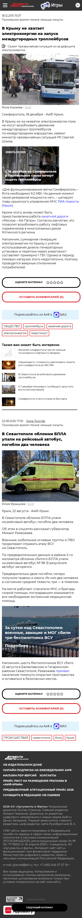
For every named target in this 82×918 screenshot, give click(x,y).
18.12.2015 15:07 (11, 15)
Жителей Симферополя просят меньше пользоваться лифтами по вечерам (41, 351)
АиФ (28, 107)
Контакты (48, 775)
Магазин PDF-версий (20, 775)
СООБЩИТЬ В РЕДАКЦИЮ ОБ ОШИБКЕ (31, 795)
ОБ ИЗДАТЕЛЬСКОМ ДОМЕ (22, 764)
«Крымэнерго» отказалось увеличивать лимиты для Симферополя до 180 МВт (46, 364)
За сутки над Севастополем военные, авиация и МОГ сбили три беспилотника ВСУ (38, 632)
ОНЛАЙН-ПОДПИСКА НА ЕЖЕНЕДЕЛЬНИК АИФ (37, 770)
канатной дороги (54, 216)
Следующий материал (39, 907)
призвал (62, 671)
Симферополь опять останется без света (42, 398)
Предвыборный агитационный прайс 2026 (38, 789)
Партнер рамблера (36, 899)
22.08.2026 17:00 (12, 421)
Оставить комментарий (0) (41, 297)
